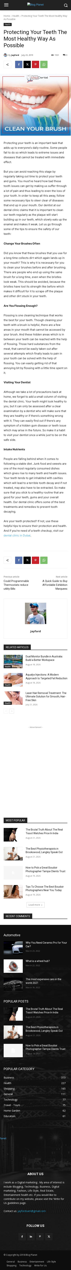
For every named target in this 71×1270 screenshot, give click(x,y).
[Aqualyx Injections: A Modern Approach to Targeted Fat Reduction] (13, 680)
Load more (34, 904)
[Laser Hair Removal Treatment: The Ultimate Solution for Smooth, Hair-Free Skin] (13, 698)
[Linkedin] (31, 1236)
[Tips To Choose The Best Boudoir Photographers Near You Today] (13, 892)
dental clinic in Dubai (17, 535)
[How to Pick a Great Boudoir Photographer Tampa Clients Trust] (13, 873)
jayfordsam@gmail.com (32, 1211)
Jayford (15, 55)
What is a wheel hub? (38, 961)
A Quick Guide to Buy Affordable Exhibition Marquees (54, 584)
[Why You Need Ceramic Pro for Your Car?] (13, 948)
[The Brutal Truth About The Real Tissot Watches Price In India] (13, 835)
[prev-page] (6, 711)
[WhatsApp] (44, 64)
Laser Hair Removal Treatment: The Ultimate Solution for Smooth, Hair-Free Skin (46, 697)
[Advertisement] (35, 765)
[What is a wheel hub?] (13, 966)
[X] (27, 64)
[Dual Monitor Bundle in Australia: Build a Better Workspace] (13, 661)
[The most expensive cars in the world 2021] (13, 984)
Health (15, 15)
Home (7, 15)
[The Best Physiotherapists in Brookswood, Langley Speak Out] (13, 854)
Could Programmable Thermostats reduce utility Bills (16, 584)
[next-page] (11, 711)
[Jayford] (6, 55)
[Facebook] (18, 64)
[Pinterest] (35, 64)
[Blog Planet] (35, 4)
